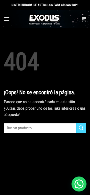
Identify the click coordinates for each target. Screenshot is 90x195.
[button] (79, 184)
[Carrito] (83, 19)
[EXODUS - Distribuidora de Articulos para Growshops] (45, 19)
